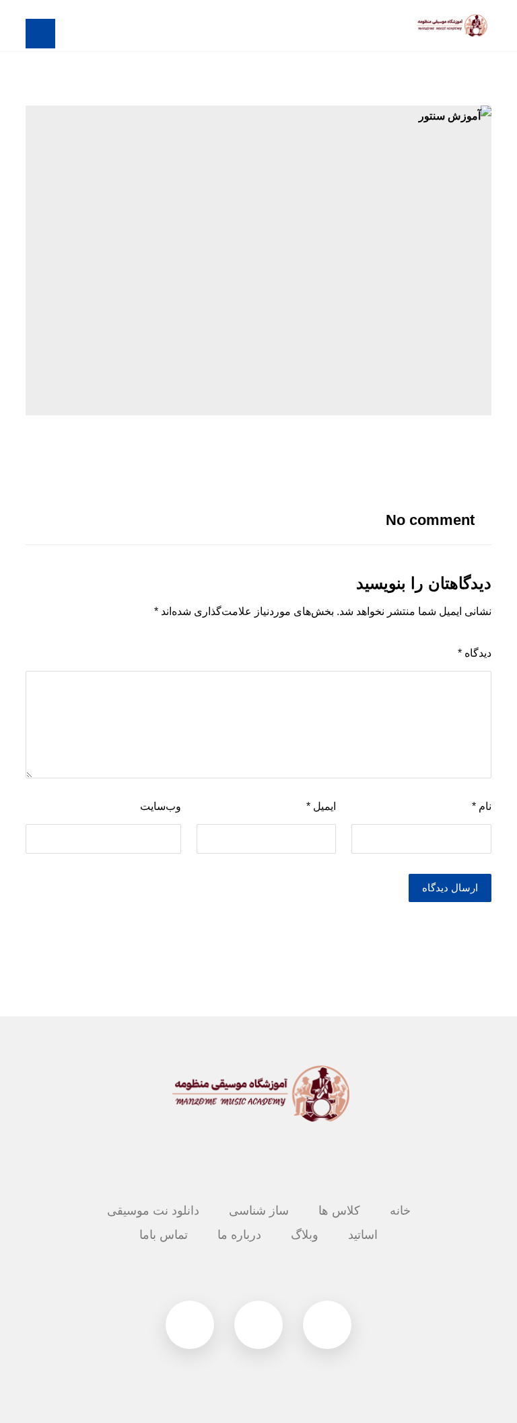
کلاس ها (339, 1210)
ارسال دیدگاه (450, 887)
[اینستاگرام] (258, 1325)
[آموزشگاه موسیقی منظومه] (451, 25)
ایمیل (321, 806)
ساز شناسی (259, 1210)
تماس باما (163, 1235)
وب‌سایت (160, 806)
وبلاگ (304, 1235)
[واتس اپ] (190, 1325)
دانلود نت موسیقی (153, 1210)
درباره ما (239, 1235)
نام (481, 806)
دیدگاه (474, 653)
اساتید (363, 1235)
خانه (400, 1210)
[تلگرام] (327, 1325)
